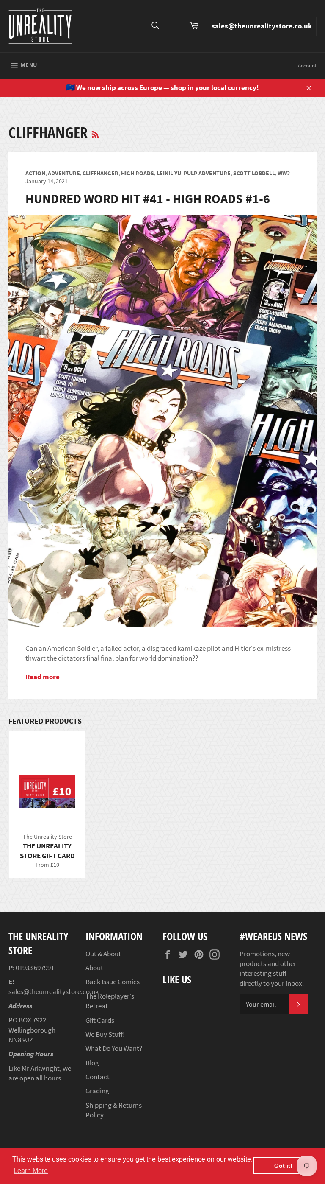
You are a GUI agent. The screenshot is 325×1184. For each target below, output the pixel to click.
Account (307, 65)
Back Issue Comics (112, 981)
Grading (97, 1090)
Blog (92, 1062)
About (94, 967)
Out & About (103, 953)
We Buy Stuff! (105, 1034)
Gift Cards (99, 1020)
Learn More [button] (31, 1170)
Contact (97, 1076)
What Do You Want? (113, 1048)
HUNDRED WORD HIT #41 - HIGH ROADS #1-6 (147, 198)
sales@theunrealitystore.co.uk (262, 26)
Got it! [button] (283, 1165)
